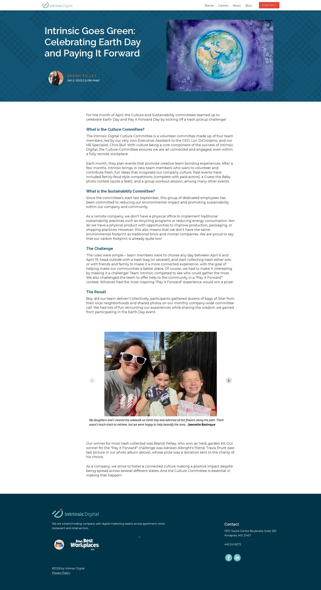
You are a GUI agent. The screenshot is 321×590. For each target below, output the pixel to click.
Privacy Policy (61, 573)
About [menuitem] (237, 5)
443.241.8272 (232, 544)
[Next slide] (229, 380)
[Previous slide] (92, 380)
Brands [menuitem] (209, 5)
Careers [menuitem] (223, 5)
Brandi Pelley (82, 76)
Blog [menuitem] (248, 5)
